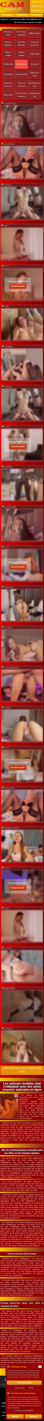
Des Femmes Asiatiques (21, 33)
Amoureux (36, 15)
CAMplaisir (4, 19)
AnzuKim (7, 708)
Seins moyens (21, 64)
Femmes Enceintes (8, 43)
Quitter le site (19, 1388)
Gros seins (35, 64)
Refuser (15, 1416)
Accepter (33, 1416)
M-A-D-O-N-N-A (9, 144)
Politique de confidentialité (24, 1410)
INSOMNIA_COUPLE (11, 828)
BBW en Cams (34, 33)
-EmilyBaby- (8, 347)
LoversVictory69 (9, 103)
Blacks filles (8, 95)
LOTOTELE (8, 467)
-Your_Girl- (8, 948)
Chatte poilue (8, 64)
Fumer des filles (21, 74)
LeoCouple (7, 185)
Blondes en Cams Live (8, 84)
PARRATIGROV (9, 988)
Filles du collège (8, 53)
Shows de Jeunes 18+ (35, 43)
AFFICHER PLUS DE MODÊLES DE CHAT (22, 1070)
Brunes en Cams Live (21, 84)
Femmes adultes (21, 53)
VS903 (6, 307)
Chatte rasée (34, 54)
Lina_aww (7, 627)
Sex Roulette (37, 11)
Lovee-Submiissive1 (11, 668)
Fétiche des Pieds (35, 74)
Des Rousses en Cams (34, 84)
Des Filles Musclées (21, 43)
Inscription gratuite (18, 286)
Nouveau (22, 15)
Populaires (7, 15)
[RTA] (31, 1388)
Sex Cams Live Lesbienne (21, 94)
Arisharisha (8, 1029)
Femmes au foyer (8, 33)
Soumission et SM (34, 94)
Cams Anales (8, 74)
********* (6, 266)
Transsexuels (37, 6)
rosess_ (6, 226)
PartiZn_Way (8, 587)
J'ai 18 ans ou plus (24, 1383)
